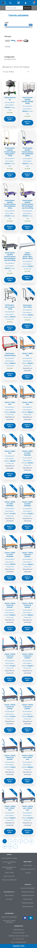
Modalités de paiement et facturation (9, 868)
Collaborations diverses (27, 895)
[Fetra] (14, 40)
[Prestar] (26, 40)
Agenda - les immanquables (9, 917)
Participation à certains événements (9, 921)
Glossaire (27, 872)
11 (10, 847)
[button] (18, 3)
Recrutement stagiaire (28, 892)
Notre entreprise (9, 895)
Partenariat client (27, 899)
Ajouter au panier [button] (10, 118)
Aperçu (10, 94)
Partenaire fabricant (28, 906)
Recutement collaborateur (28, 888)
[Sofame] (8, 46)
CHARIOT (9, 59)
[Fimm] (20, 40)
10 (5, 847)
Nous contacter (28, 865)
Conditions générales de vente (9, 862)
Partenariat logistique (28, 903)
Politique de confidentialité (9, 880)
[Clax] (8, 40)
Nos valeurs (9, 899)
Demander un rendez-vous (28, 869)
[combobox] (14, 8)
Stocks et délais (9, 872)
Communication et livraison (9, 858)
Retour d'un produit (9, 876)
